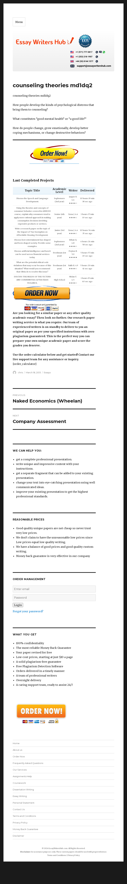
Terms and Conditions (24, 816)
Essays (47, 372)
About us (17, 750)
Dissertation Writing (23, 789)
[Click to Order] (54, 298)
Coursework (19, 783)
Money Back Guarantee (25, 829)
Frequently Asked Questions (28, 763)
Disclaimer (18, 835)
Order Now (19, 756)
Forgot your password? (28, 611)
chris (20, 372)
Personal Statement (23, 802)
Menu (19, 22)
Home (16, 743)
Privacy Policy (20, 822)
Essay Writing (20, 796)
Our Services (20, 769)
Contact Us (19, 809)
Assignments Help (22, 776)
